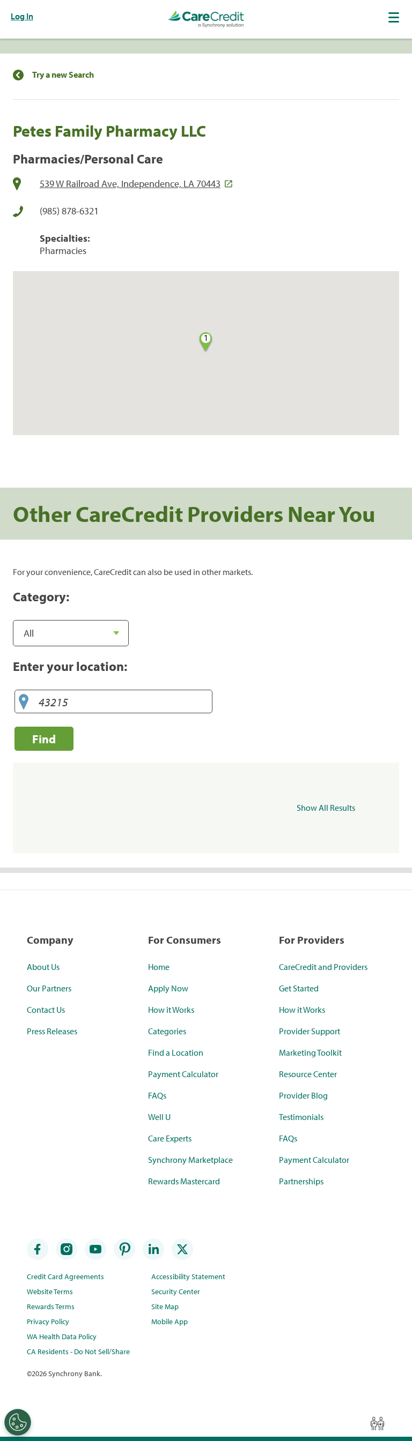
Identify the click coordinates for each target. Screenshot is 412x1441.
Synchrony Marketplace (190, 1159)
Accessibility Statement (188, 1276)
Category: (41, 596)
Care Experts (170, 1138)
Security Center (175, 1291)
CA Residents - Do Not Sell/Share (78, 1351)
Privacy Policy (48, 1321)
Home (159, 966)
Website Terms (50, 1291)
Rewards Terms (51, 1306)
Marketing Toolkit (310, 1052)
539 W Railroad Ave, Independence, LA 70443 (130, 183)
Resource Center (308, 1074)
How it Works (171, 1009)
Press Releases (52, 1031)
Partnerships (301, 1181)
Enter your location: (70, 666)
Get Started (299, 988)
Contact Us (46, 1009)
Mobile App (169, 1321)
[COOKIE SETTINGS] (17, 1422)
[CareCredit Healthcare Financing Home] (206, 19)
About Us (43, 966)
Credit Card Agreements (65, 1276)
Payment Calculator (183, 1074)
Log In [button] (22, 16)
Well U (159, 1116)
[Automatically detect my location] (23, 702)
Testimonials (301, 1116)
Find (44, 738)
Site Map (165, 1306)
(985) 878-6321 (69, 211)
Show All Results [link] (326, 807)
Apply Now (168, 988)
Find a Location (175, 1052)
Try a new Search (63, 75)
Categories (167, 1031)
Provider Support (309, 1031)
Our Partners (49, 988)
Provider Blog (303, 1095)
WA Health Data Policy (62, 1336)
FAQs (157, 1095)
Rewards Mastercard (184, 1181)
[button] (395, 17)
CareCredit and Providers (323, 966)
